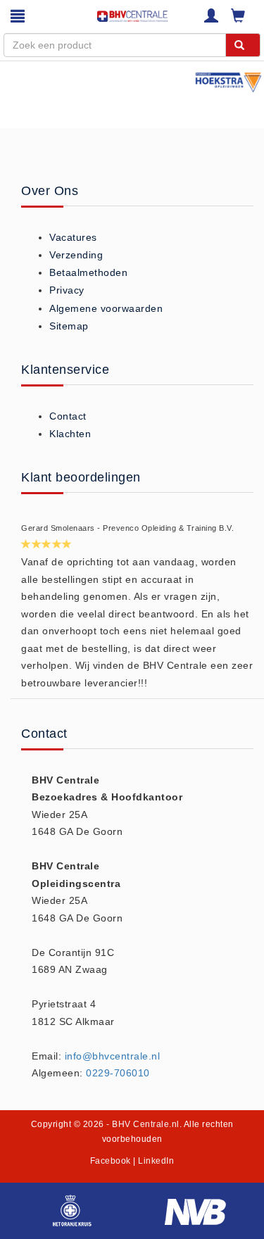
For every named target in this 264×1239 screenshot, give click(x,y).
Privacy (66, 290)
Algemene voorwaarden (106, 308)
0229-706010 (118, 1072)
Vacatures (73, 237)
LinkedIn (156, 1161)
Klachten (70, 433)
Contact (68, 416)
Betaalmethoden (88, 272)
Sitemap (69, 326)
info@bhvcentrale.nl (113, 1056)
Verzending (76, 254)
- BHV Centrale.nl (143, 1124)
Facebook (110, 1161)
